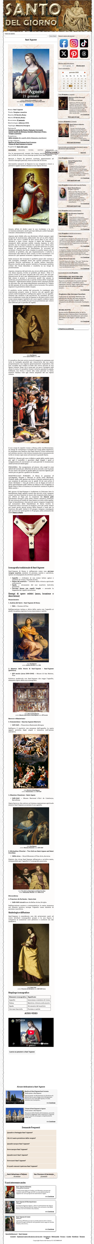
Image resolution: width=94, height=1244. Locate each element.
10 (81, 81)
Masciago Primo (40, 132)
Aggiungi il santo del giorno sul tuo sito (29, 1236)
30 (67, 78)
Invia (21, 105)
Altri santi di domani (74, 142)
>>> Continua (51, 1103)
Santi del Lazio (22, 147)
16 (78, 83)
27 (67, 88)
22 (74, 86)
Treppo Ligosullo (14, 133)
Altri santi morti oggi (74, 206)
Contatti (13, 1236)
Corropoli (39, 130)
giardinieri (42, 138)
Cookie (68, 1236)
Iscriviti (83, 152)
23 (78, 86)
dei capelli (22, 138)
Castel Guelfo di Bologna (17, 132)
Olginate (31, 130)
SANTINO (40, 150)
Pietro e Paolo (18, 512)
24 (81, 86)
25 (85, 86)
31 (71, 78)
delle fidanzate (32, 138)
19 (63, 86)
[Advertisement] (31, 1069)
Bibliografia (55, 1236)
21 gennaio (21, 120)
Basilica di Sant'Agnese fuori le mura (22, 142)
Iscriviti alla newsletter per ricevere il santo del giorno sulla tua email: (72, 147)
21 (71, 86)
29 (63, 78)
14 (71, 83)
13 (67, 83)
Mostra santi (80, 65)
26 (63, 88)
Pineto (25, 130)
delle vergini (13, 138)
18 (85, 83)
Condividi (30, 104)
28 (71, 88)
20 (67, 86)
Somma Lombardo (15, 130)
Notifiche (75, 1236)
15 (74, 83)
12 (63, 83)
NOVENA (30, 150)
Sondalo (30, 132)
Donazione (47, 1236)
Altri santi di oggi (73, 117)
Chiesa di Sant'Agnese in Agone (20, 144)
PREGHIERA (21, 150)
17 (81, 83)
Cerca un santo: (10, 33)
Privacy (62, 1236)
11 (85, 81)
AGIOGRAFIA (12, 150)
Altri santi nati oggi (73, 180)
